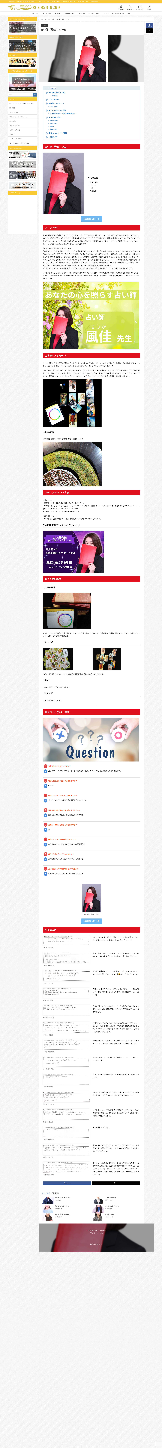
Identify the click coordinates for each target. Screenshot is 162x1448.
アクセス (105, 13)
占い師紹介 (58, 13)
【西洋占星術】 (54, 120)
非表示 (53, 88)
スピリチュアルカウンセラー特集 (19, 143)
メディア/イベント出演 (56, 110)
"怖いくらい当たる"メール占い (18, 116)
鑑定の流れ (82, 13)
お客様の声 (51, 137)
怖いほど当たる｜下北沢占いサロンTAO (21, 103)
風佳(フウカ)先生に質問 (56, 133)
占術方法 (54, 95)
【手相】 (52, 126)
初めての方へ (47, 13)
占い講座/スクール (14, 121)
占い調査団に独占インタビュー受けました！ (62, 113)
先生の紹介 (45, 25)
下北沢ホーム (36, 13)
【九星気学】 (53, 129)
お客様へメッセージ (55, 103)
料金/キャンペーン (70, 13)
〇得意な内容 (53, 106)
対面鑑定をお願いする (91, 219)
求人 (129, 13)
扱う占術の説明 (53, 117)
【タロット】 (53, 123)
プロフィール (52, 99)
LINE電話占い (13, 112)
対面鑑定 (12, 108)
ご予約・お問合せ (94, 13)
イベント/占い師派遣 (118, 13)
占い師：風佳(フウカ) (55, 92)
